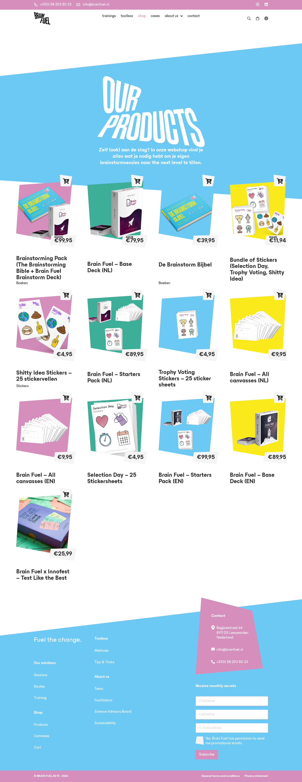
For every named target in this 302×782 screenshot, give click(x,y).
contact (194, 16)
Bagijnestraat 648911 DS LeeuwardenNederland (232, 633)
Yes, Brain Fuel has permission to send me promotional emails (234, 741)
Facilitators (103, 700)
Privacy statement (256, 776)
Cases (155, 16)
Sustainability (105, 723)
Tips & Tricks (104, 662)
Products (41, 725)
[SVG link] (42, 18)
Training (40, 698)
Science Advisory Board (113, 711)
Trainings (109, 16)
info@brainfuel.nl (96, 4)
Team (99, 689)
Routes (39, 686)
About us (171, 16)
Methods (102, 651)
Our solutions (45, 663)
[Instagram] (257, 4)
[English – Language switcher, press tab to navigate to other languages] (266, 18)
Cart (37, 747)
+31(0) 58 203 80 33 (55, 4)
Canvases (41, 736)
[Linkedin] (266, 4)
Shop (142, 16)
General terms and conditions (221, 776)
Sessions (40, 675)
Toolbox (127, 16)
